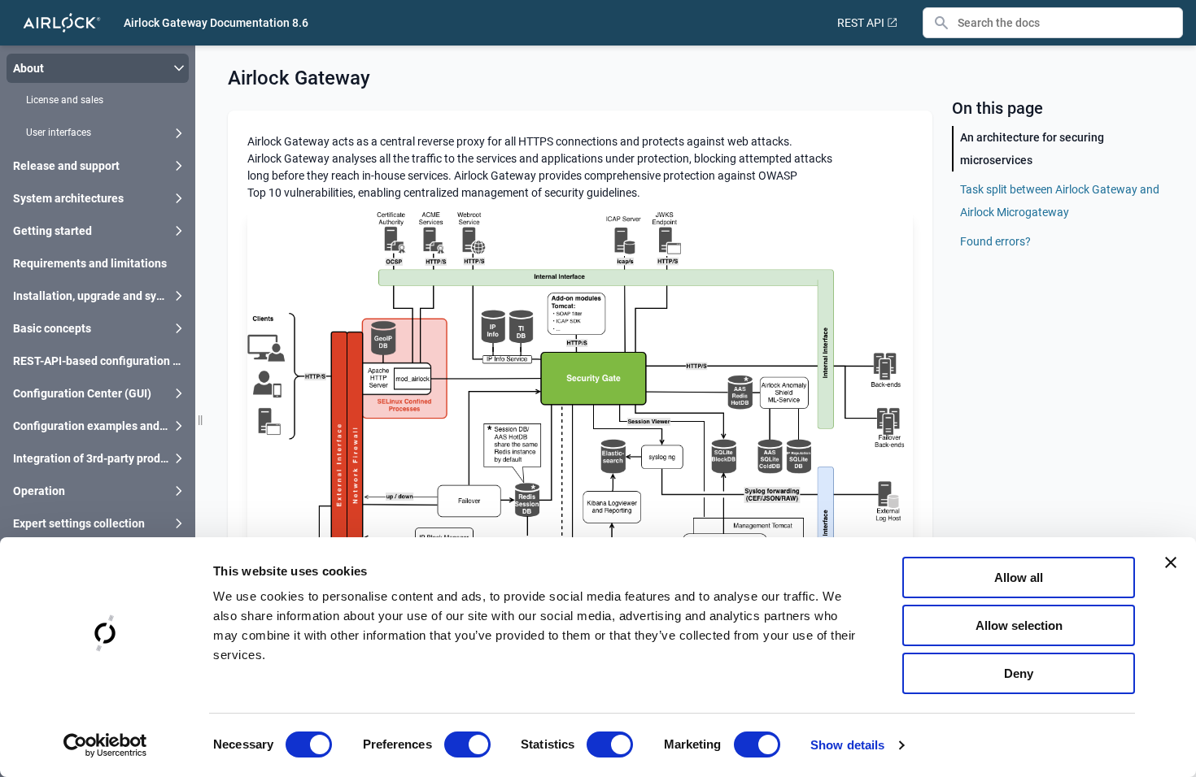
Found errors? (995, 241)
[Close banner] (1170, 562)
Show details (847, 745)
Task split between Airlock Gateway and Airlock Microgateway (1059, 201)
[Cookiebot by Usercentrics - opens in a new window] (105, 745)
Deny (1018, 673)
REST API (860, 22)
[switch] (467, 744)
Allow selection (1019, 625)
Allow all (1018, 577)
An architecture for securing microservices (1032, 149)
